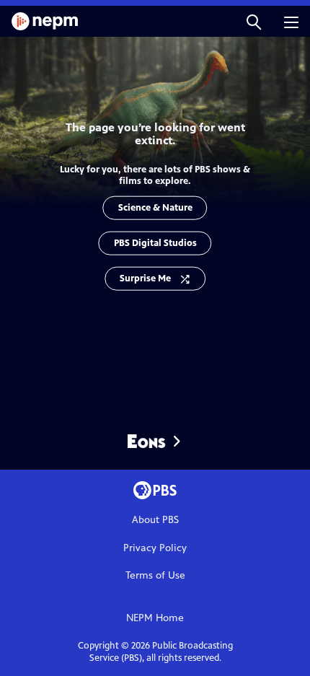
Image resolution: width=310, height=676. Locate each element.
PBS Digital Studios (155, 242)
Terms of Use (155, 575)
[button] (254, 21)
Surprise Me (145, 278)
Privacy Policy (155, 548)
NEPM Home (155, 618)
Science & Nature (155, 207)
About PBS (155, 520)
